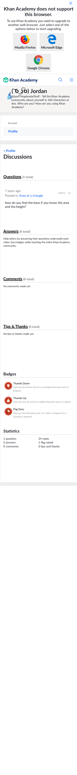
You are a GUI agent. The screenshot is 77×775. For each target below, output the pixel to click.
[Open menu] (71, 80)
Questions (12, 177)
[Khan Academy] (19, 80)
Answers (11, 231)
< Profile (9, 151)
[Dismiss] (71, 3)
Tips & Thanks (15, 327)
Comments (12, 279)
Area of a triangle (31, 195)
